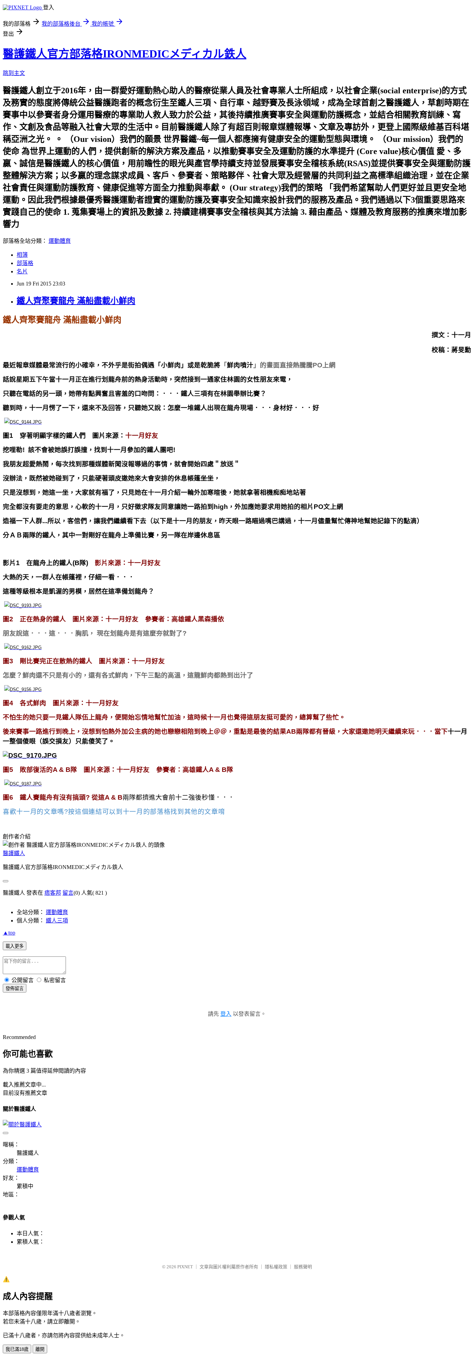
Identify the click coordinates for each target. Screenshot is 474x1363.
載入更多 (15, 946)
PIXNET (185, 1266)
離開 (39, 1349)
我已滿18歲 (17, 1349)
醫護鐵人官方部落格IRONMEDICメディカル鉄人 (124, 54)
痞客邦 (52, 893)
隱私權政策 (276, 1266)
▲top (9, 933)
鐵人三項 (57, 920)
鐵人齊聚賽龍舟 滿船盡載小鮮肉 (76, 300)
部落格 (25, 263)
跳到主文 (14, 73)
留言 (68, 893)
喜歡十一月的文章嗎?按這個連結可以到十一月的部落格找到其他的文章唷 (114, 811)
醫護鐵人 (14, 853)
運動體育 (60, 241)
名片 (22, 271)
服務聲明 (303, 1266)
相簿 (22, 255)
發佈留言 (15, 988)
